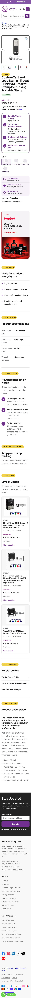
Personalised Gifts (7, 981)
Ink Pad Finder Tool (8, 924)
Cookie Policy (5, 977)
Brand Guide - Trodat (8, 927)
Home (3, 23)
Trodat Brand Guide (15, 677)
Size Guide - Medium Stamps (11, 934)
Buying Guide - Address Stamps (12, 941)
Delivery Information (8, 895)
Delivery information (10, 198)
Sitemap (14, 977)
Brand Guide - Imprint (8, 931)
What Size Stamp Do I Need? (15, 683)
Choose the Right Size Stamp (11, 888)
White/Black (6, 164)
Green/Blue (16, 164)
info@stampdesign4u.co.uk (10, 864)
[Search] (27, 16)
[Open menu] (28, 9)
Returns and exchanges (11, 201)
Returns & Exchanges (8, 898)
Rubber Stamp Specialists (10, 902)
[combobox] (15, 16)
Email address (6, 814)
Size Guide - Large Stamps (10, 938)
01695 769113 (15, 867)
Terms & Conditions (7, 974)
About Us (4, 881)
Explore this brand (10, 232)
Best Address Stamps (15, 689)
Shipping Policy (19, 981)
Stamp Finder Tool (7, 920)
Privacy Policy (19, 974)
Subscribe (15, 824)
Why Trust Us (6, 909)
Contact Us (5, 884)
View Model (9, 545)
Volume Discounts (7, 905)
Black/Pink (25, 164)
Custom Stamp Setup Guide (11, 891)
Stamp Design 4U (12, 968)
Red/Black (5, 172)
